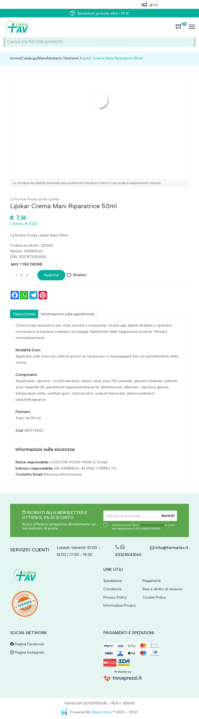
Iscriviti (168, 515)
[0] (179, 27)
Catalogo (29, 58)
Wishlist (80, 275)
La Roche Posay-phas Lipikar (34, 199)
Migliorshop (102, 712)
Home (15, 58)
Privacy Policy (115, 597)
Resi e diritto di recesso (162, 589)
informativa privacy (152, 525)
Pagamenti (152, 581)
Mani (42, 58)
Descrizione (24, 313)
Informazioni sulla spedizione (67, 313)
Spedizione (112, 581)
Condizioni (112, 589)
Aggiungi (51, 275)
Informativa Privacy (119, 605)
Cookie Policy (154, 597)
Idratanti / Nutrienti (63, 58)
